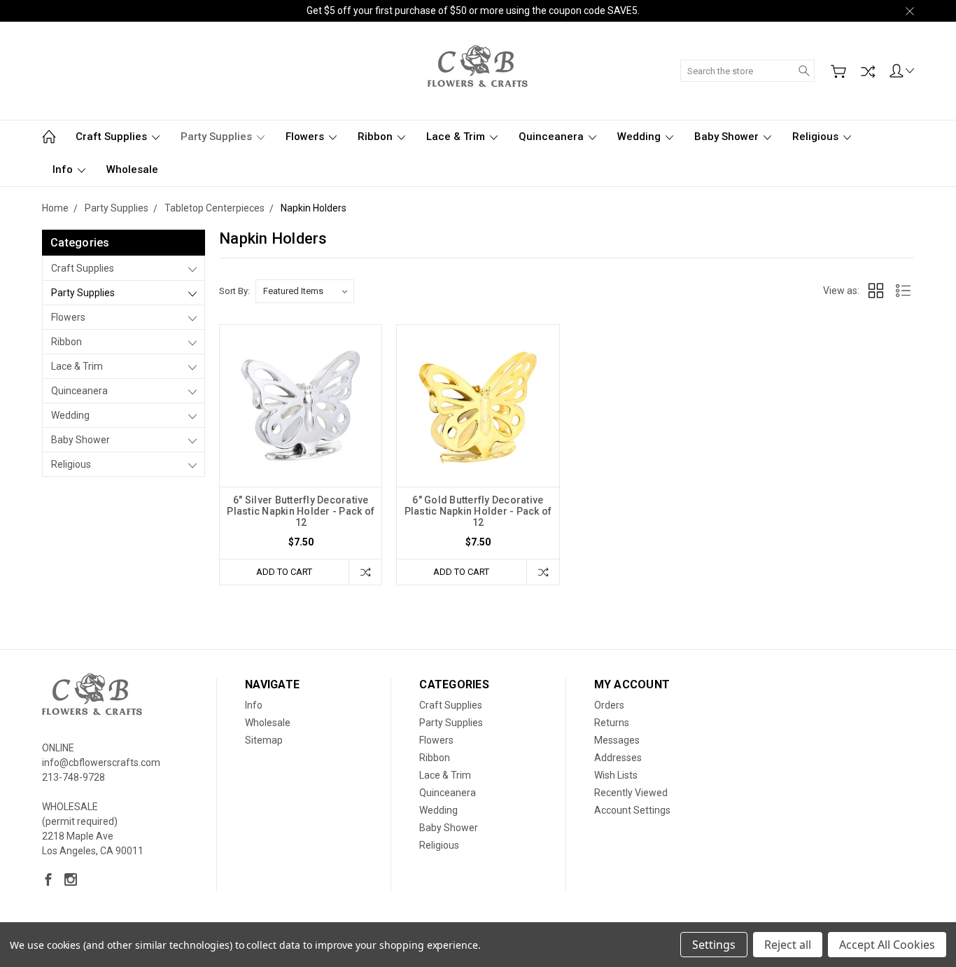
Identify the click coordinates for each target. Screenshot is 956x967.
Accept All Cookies (887, 944)
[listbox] (304, 291)
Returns (611, 722)
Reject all (787, 944)
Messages (617, 740)
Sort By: (234, 291)
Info (64, 169)
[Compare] (868, 71)
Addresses (618, 757)
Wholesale (132, 169)
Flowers (306, 136)
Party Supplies (218, 136)
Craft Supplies (113, 136)
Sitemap (264, 740)
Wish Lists (616, 775)
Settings (714, 944)
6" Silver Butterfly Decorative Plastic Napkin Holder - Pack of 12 (300, 511)
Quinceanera (552, 136)
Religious (816, 136)
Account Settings (632, 810)
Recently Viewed (631, 792)
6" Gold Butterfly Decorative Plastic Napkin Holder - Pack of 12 (478, 511)
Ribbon (376, 136)
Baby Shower (727, 136)
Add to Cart (284, 571)
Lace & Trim (457, 136)
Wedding (640, 136)
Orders (609, 705)
